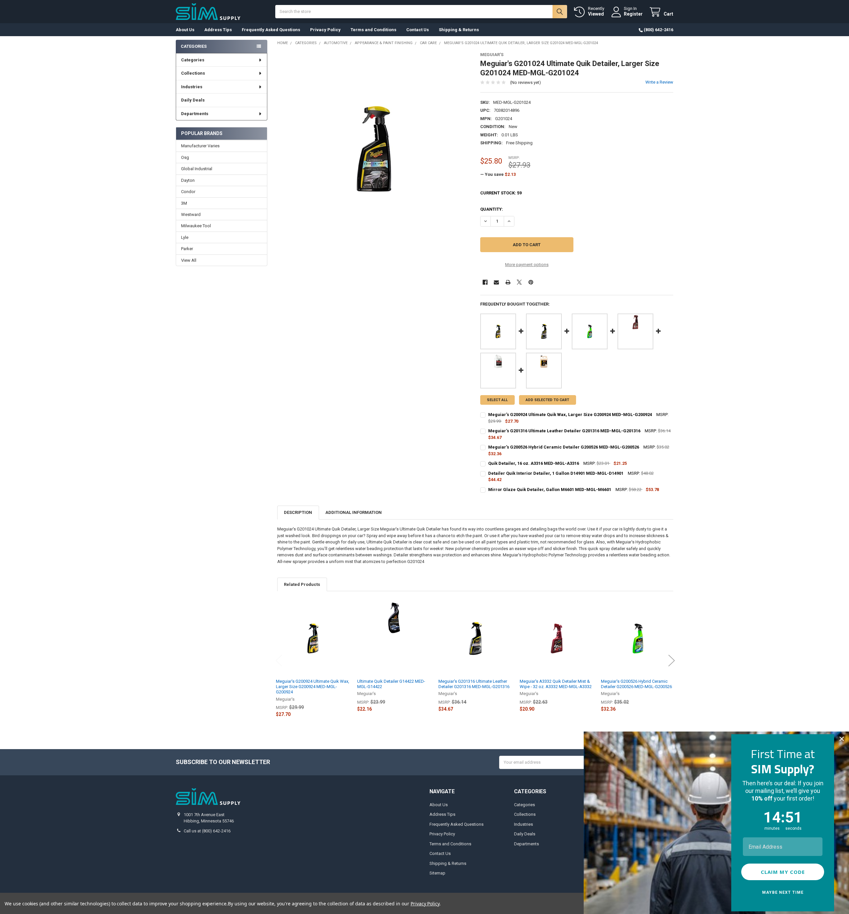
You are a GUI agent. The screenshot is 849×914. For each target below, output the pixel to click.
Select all (497, 400)
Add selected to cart (547, 400)
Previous (279, 661)
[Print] (508, 282)
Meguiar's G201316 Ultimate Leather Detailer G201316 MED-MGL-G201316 (473, 684)
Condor (188, 191)
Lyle (184, 237)
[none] (374, 149)
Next (671, 661)
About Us (185, 29)
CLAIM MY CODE (783, 872)
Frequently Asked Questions (271, 29)
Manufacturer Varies (200, 145)
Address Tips (218, 29)
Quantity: (491, 209)
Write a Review (659, 82)
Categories (192, 59)
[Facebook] (485, 282)
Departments (194, 113)
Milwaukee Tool (196, 225)
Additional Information (353, 512)
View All (188, 260)
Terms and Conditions (373, 29)
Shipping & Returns (459, 29)
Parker (187, 248)
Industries (191, 86)
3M (184, 203)
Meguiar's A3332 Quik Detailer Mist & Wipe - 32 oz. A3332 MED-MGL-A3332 (556, 684)
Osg (185, 157)
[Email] (496, 282)
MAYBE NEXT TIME (783, 892)
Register (633, 14)
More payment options (527, 264)
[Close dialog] (841, 738)
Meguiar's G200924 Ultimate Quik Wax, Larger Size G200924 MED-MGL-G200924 (312, 687)
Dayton (188, 180)
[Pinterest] (531, 282)
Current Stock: (501, 192)
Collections (193, 73)
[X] (519, 282)
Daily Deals (193, 100)
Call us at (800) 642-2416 (207, 830)
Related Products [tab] (302, 584)
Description (298, 512)
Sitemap (437, 873)
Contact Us (417, 29)
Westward (191, 214)
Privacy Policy (325, 29)
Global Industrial (196, 168)
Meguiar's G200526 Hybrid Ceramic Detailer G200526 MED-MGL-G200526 (636, 684)
